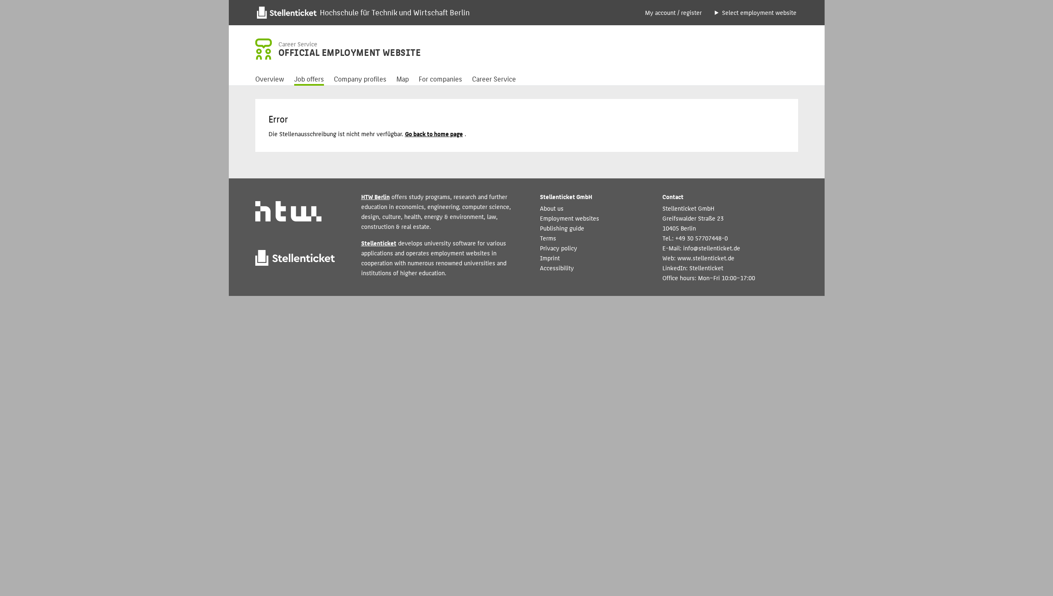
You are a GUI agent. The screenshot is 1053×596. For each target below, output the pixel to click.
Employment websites (569, 218)
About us (552, 208)
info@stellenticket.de (711, 247)
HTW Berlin (375, 196)
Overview (269, 78)
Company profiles (360, 78)
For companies (440, 78)
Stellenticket (378, 243)
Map (402, 78)
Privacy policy (558, 247)
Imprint (550, 257)
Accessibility (557, 267)
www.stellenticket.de (705, 257)
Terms (548, 238)
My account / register (673, 12)
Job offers (309, 78)
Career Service (494, 78)
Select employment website (759, 12)
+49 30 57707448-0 (701, 238)
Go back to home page (434, 133)
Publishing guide (562, 228)
